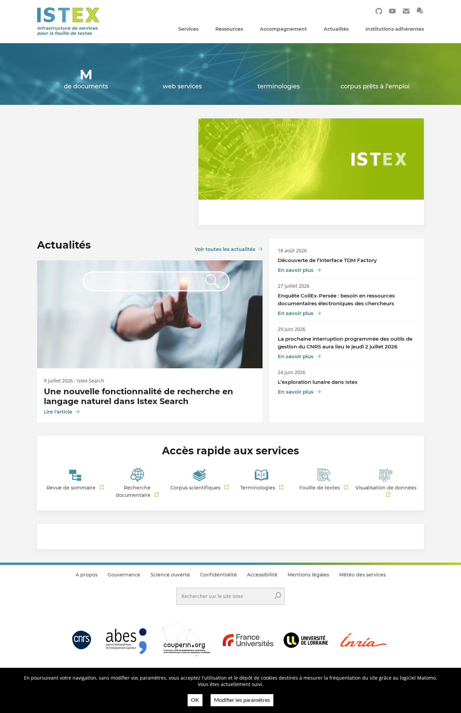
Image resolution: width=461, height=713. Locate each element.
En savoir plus (296, 270)
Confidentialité (218, 575)
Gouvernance (124, 575)
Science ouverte (170, 575)
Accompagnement (283, 29)
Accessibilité (262, 575)
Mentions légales (308, 575)
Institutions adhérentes (394, 29)
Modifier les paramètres (242, 700)
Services (188, 29)
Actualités (336, 29)
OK (195, 700)
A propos (87, 575)
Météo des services (362, 575)
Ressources (229, 29)
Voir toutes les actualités (225, 249)
